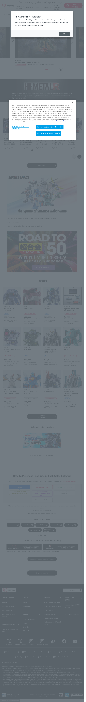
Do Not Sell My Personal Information (20, 128)
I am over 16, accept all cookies (48, 133)
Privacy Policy (61, 121)
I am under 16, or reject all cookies (49, 127)
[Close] (72, 102)
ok (64, 34)
